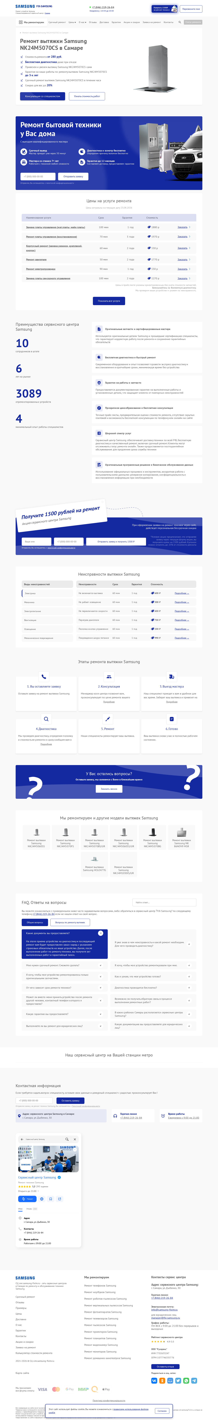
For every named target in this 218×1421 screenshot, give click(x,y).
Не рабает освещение (90, 602)
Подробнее (109, 702)
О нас (82, 22)
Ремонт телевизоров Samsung (101, 1318)
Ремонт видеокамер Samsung (101, 1344)
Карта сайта (22, 1373)
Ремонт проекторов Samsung (101, 1331)
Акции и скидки (132, 22)
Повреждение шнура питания (94, 637)
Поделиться (154, 1381)
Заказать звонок (109, 788)
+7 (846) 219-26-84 (103, 7)
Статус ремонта (193, 22)
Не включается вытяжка (91, 593)
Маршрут (30, 1199)
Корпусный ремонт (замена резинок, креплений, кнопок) (54, 248)
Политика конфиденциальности (109, 1400)
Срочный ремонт (57, 22)
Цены (71, 22)
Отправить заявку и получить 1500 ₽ (116, 541)
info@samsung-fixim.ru (164, 1309)
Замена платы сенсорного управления (48, 278)
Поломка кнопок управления (93, 629)
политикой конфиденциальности (61, 548)
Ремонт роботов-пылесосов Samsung (105, 1298)
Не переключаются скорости (93, 611)
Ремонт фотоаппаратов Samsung (103, 1311)
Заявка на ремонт (152, 22)
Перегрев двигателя (89, 620)
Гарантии (116, 22)
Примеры (21, 1307)
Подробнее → (182, 593)
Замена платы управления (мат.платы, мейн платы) (55, 227)
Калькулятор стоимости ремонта (34, 1353)
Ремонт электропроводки (40, 268)
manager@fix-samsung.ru (165, 1317)
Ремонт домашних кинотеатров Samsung (107, 1358)
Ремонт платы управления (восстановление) (51, 236)
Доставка (104, 22)
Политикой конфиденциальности (86, 1106)
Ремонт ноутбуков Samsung (100, 1292)
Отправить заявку (73, 176)
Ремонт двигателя (36, 259)
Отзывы (93, 22)
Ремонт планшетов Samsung (100, 1338)
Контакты (168, 22)
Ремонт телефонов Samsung (100, 1285)
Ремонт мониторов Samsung (100, 1351)
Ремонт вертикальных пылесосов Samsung (108, 1305)
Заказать (182, 227)
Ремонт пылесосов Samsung (100, 1325)
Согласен (162, 1410)
